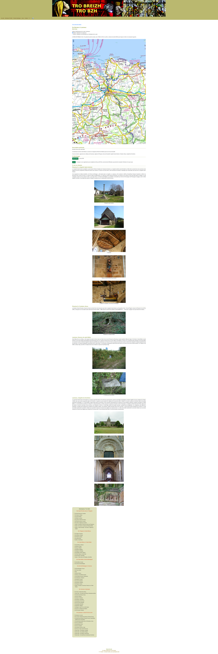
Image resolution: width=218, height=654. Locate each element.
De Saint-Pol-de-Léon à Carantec (80, 513)
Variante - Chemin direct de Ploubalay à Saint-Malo (83, 557)
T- (31, 18)
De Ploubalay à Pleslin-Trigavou (80, 552)
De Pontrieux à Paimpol (79, 535)
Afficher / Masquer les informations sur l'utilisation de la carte (85, 34)
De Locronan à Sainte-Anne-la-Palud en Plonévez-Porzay (84, 616)
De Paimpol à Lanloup (78, 536)
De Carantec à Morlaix (78, 515)
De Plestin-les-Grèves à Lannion (80, 521)
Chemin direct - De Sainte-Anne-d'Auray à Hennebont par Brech (85, 593)
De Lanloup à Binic (78, 538)
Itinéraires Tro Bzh (8, 18)
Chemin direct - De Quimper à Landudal (81, 630)
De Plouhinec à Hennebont (79, 599)
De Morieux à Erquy (78, 546)
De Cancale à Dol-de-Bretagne (80, 563)
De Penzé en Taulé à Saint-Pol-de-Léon (81, 628)
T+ (29, 18)
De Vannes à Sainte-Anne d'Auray (80, 591)
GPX (74, 162)
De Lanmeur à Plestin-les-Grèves (80, 519)
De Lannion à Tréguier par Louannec (81, 522)
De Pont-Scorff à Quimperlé (79, 602)
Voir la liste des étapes (76, 24)
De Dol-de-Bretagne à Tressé (79, 568)
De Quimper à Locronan (79, 615)
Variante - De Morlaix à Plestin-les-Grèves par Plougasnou (84, 524)
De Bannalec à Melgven (79, 605)
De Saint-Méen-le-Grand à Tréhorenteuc (81, 576)
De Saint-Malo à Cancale (79, 562)
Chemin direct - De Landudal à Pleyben (81, 631)
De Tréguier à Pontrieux (79, 533)
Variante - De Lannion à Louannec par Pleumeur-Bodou (84, 525)
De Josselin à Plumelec (79, 580)
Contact (26, 18)
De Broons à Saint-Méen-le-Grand (80, 574)
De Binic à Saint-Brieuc (79, 539)
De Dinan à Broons (78, 573)
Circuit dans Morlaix (78, 516)
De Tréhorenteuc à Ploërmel (79, 577)
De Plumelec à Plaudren (79, 582)
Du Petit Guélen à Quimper (79, 610)
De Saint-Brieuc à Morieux (79, 544)
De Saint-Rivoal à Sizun (79, 624)
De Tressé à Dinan (78, 570)
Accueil (2, 18)
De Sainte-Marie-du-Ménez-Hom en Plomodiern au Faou (84, 621)
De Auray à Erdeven (78, 596)
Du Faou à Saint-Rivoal (79, 622)
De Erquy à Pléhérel (78, 547)
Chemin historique (17, 18)
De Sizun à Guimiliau (78, 625)
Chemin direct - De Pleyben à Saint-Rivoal (82, 633)
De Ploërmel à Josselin (79, 579)
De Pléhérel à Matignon (79, 549)
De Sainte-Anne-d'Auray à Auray (80, 594)
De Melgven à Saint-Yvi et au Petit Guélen (82, 607)
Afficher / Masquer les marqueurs (79, 32)
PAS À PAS (75, 158)
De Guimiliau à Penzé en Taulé (80, 627)
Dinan (76, 571)
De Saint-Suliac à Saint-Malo (79, 555)
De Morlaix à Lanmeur (78, 518)
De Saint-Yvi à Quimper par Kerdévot (81, 608)
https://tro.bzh (109, 649)
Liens (23, 18)
